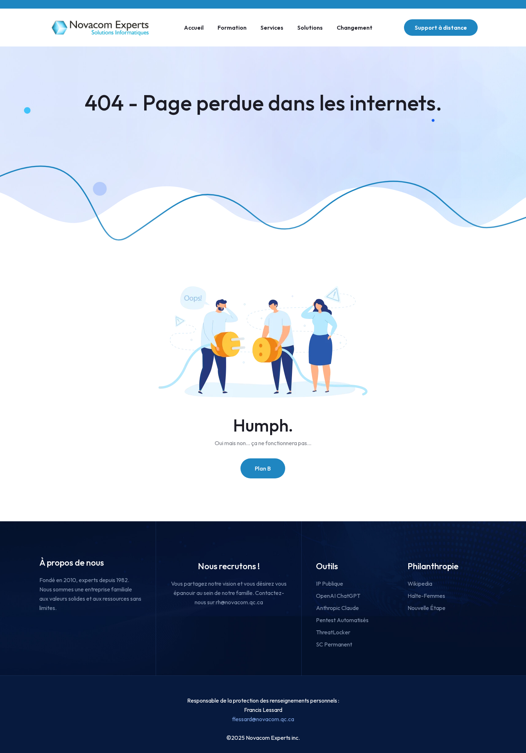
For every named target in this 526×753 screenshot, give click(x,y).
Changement (354, 27)
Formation (232, 27)
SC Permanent (334, 644)
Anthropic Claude (337, 607)
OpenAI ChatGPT (338, 595)
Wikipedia (420, 583)
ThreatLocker (333, 632)
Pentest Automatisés (342, 620)
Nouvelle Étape (426, 607)
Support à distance (441, 27)
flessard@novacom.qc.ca (263, 719)
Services (271, 27)
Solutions (310, 27)
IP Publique (329, 583)
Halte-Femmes (426, 595)
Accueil (194, 27)
